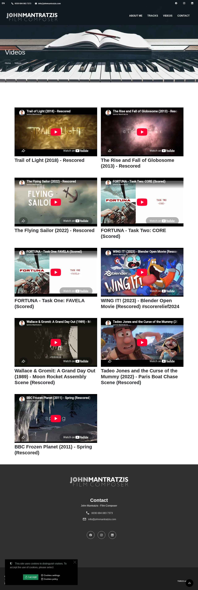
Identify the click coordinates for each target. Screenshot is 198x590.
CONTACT (183, 15)
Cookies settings (51, 575)
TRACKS (152, 15)
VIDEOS (167, 15)
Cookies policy (50, 579)
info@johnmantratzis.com (102, 519)
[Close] (75, 562)
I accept (32, 577)
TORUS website (184, 581)
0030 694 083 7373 (102, 513)
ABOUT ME (135, 15)
